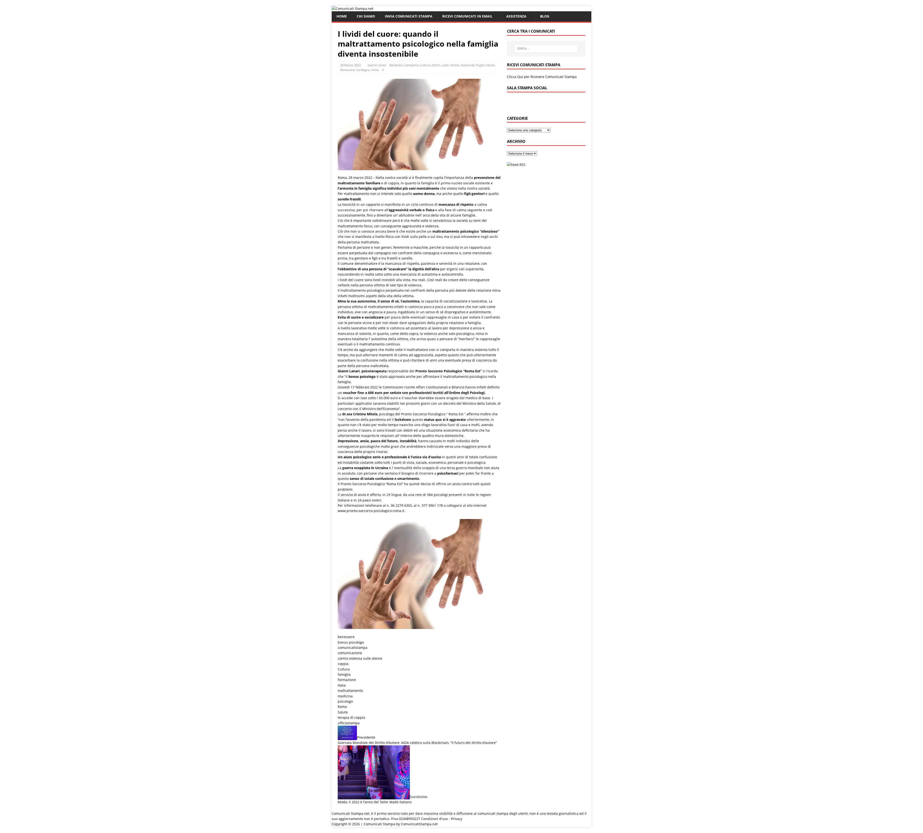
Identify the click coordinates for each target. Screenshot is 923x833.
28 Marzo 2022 (350, 65)
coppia (343, 663)
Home (342, 16)
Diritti (436, 65)
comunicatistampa (353, 647)
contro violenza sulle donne (360, 658)
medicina (345, 696)
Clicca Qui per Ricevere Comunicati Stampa (542, 76)
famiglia (344, 674)
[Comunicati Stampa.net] (352, 8)
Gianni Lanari (377, 65)
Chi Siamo (366, 16)
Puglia (480, 65)
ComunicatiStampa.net (419, 824)
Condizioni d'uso (434, 818)
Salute (343, 712)
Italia (342, 685)
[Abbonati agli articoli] (516, 164)
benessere (346, 636)
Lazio (445, 65)
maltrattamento (350, 690)
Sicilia (375, 70)
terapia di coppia (351, 717)
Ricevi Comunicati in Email (467, 16)
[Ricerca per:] (546, 48)
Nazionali (467, 65)
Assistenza (516, 16)
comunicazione (350, 653)
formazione (347, 679)
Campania (411, 65)
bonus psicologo (351, 642)
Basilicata (396, 65)
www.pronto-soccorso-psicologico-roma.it (371, 510)
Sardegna (363, 70)
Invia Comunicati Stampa (408, 16)
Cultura (425, 65)
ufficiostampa (349, 723)
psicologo (345, 701)
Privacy (456, 818)
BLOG (544, 16)
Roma (342, 706)
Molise (455, 65)
